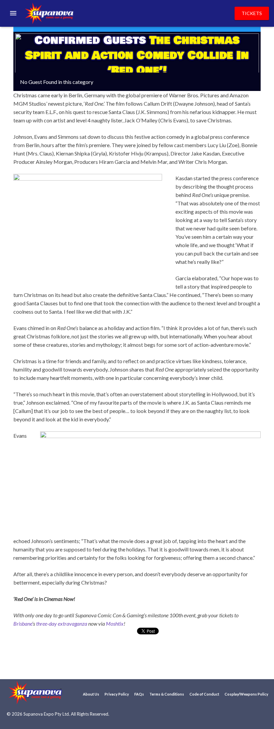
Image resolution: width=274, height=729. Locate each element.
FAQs (139, 694)
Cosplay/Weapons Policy (246, 694)
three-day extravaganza (61, 623)
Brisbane (22, 623)
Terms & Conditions (166, 694)
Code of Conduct (204, 694)
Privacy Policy (117, 694)
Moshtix (115, 623)
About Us (91, 694)
